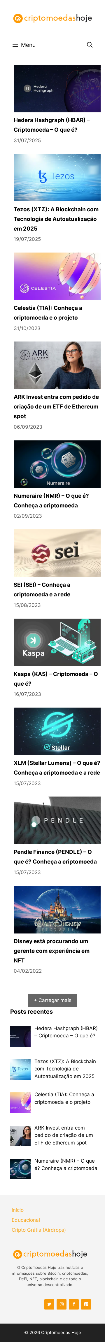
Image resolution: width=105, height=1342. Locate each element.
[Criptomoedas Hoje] (52, 18)
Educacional (26, 1220)
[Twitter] (49, 1304)
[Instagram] (61, 1304)
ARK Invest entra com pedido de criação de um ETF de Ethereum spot (56, 407)
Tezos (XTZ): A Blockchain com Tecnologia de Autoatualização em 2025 (56, 219)
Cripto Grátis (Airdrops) (39, 1230)
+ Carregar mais (52, 1000)
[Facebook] (74, 1304)
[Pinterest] (86, 1304)
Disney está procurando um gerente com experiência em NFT (52, 951)
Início (18, 1210)
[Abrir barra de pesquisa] (89, 45)
